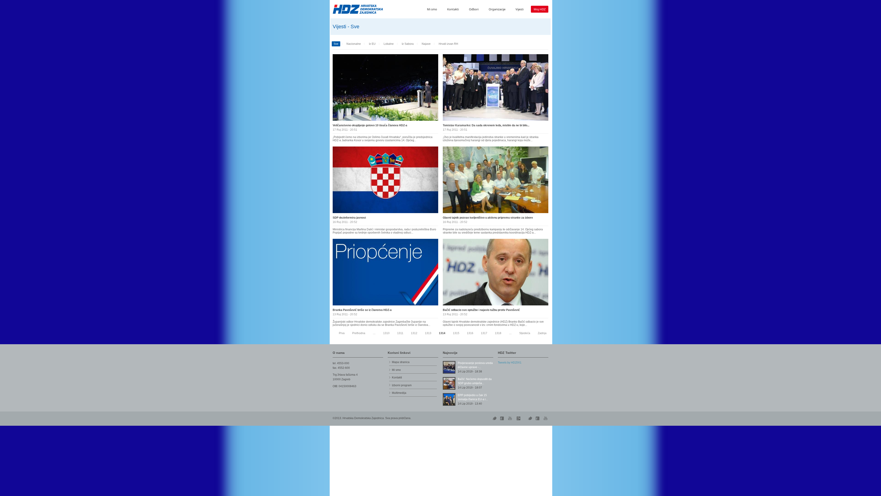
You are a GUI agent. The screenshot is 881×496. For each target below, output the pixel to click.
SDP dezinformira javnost (349, 217)
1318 (498, 333)
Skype (518, 418)
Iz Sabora (408, 43)
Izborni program (402, 385)
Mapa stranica (401, 362)
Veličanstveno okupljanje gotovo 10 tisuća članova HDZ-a (370, 125)
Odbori (474, 9)
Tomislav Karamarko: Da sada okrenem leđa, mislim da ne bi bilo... (486, 125)
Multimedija (399, 393)
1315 (456, 333)
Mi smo (432, 9)
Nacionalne (353, 43)
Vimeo (530, 418)
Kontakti (453, 9)
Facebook (538, 418)
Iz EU (372, 43)
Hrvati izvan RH (448, 43)
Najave (426, 43)
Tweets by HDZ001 (509, 362)
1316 (470, 333)
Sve (336, 43)
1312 (414, 333)
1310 (386, 333)
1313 (428, 333)
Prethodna (358, 333)
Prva (342, 333)
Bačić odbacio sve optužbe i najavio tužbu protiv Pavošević (481, 310)
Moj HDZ (540, 9)
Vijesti (520, 9)
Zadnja (542, 333)
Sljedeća (524, 333)
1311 (400, 333)
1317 (484, 333)
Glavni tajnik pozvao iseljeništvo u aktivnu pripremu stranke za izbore (488, 217)
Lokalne (389, 43)
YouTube (510, 418)
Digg (502, 418)
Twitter (494, 418)
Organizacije (497, 9)
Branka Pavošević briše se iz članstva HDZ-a (362, 310)
